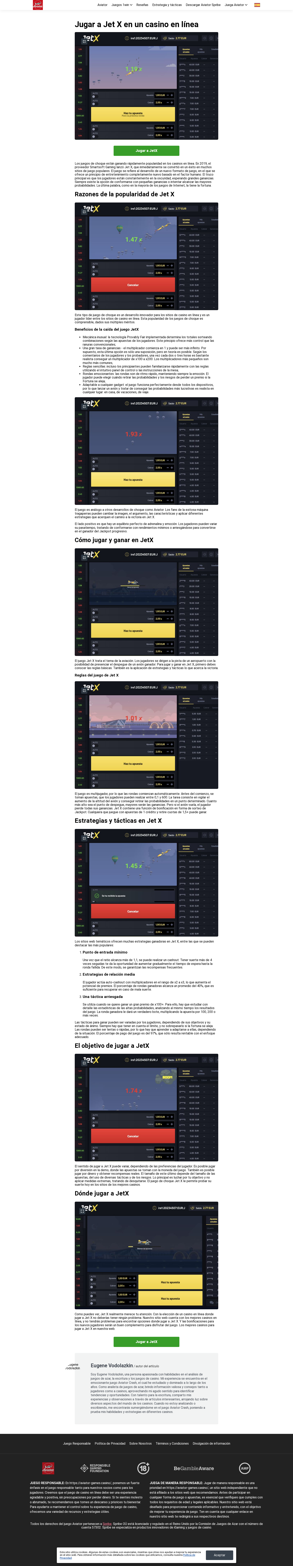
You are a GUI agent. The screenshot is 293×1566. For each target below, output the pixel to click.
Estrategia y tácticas (167, 5)
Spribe (107, 1524)
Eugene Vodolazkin (112, 1365)
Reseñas (142, 5)
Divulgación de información (211, 1443)
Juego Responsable (77, 1443)
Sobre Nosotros (140, 1443)
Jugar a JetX (146, 150)
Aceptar (219, 1555)
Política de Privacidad (110, 1443)
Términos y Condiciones (172, 1443)
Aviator (102, 5)
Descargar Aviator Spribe (203, 5)
